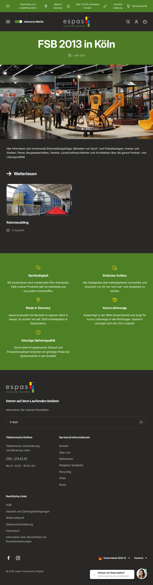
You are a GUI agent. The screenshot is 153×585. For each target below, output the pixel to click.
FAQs (62, 478)
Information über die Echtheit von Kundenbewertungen (26, 539)
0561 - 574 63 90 (16, 458)
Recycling (65, 471)
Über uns (64, 452)
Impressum (12, 530)
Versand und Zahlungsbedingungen (28, 511)
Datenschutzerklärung (19, 524)
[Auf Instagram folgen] (18, 557)
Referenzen (66, 458)
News (62, 484)
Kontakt (63, 445)
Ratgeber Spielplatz (71, 465)
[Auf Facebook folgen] (8, 557)
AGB (8, 504)
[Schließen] (94, 574)
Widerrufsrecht (15, 517)
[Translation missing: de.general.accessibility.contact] (142, 574)
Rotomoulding (18, 222)
